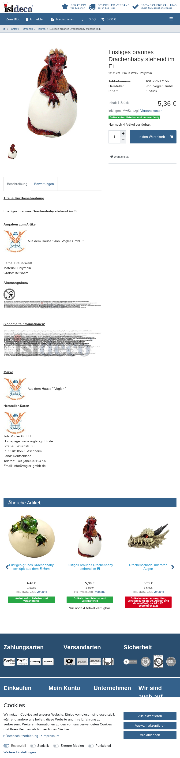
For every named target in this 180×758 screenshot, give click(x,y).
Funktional (103, 745)
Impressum (51, 736)
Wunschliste (121, 156)
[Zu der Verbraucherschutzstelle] (158, 661)
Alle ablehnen (150, 735)
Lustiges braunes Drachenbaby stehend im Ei (90, 566)
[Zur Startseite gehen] (4, 28)
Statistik (43, 745)
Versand (42, 591)
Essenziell (18, 745)
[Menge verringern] (123, 140)
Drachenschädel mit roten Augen (148, 566)
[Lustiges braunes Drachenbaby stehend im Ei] (90, 536)
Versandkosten (151, 111)
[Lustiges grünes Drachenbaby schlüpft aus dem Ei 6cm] (31, 536)
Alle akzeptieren (150, 716)
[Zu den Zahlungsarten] (48, 662)
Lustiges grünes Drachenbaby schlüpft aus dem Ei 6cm (31, 566)
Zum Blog (13, 19)
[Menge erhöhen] (123, 133)
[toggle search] (81, 19)
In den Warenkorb (152, 137)
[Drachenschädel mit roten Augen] (148, 536)
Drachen (28, 28)
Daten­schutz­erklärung (22, 736)
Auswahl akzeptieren (150, 725)
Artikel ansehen (33, 618)
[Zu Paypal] (9, 662)
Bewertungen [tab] (44, 184)
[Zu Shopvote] (145, 662)
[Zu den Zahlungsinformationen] (35, 662)
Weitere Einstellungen (20, 752)
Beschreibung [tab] (17, 184)
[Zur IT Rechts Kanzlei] (131, 661)
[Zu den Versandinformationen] (69, 662)
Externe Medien (72, 745)
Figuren (41, 28)
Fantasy (14, 28)
